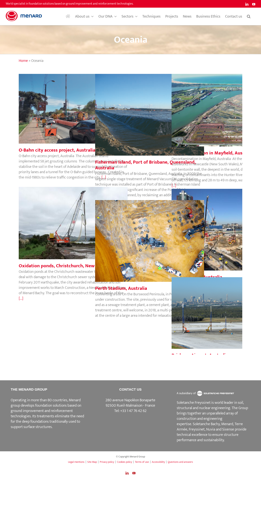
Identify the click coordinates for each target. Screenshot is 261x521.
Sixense (228, 429)
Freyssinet (197, 429)
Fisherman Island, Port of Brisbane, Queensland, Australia (149, 108)
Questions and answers (180, 462)
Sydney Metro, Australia (226, 226)
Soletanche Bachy (206, 424)
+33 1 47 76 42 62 (133, 411)
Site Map (92, 462)
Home (23, 60)
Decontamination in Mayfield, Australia (226, 106)
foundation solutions (51, 405)
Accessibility (158, 462)
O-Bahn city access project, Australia (73, 105)
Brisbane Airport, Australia (226, 309)
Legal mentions (76, 462)
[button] (248, 16)
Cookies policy (124, 462)
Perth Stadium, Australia (149, 237)
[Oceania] (149, 115)
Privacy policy (107, 462)
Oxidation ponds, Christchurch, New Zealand (73, 219)
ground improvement (27, 411)
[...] (174, 185)
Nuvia (210, 429)
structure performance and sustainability (207, 437)
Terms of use (142, 462)
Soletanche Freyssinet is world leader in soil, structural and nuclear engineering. (210, 405)
